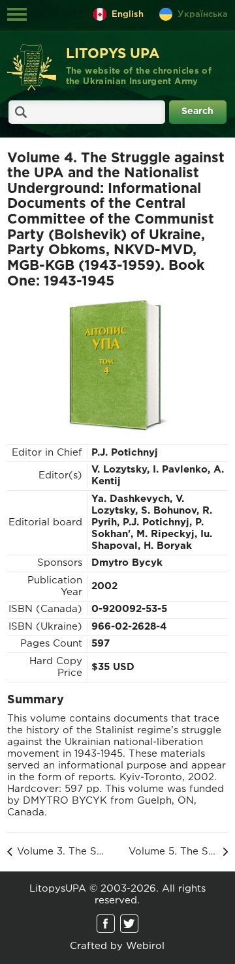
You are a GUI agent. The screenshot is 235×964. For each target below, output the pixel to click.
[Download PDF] (117, 365)
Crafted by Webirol (117, 946)
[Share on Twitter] (129, 923)
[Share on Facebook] (106, 923)
